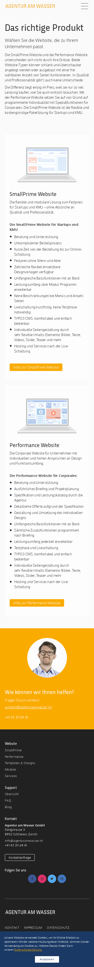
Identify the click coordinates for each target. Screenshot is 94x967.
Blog (8, 807)
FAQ (8, 800)
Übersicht (12, 794)
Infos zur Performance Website (36, 603)
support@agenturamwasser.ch (28, 707)
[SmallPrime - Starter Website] (47, 164)
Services (11, 776)
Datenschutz (58, 927)
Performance (14, 757)
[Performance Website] (47, 416)
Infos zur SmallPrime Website (36, 367)
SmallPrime (13, 750)
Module (10, 769)
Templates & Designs (20, 763)
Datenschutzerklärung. (28, 949)
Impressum (33, 927)
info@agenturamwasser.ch (24, 841)
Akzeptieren (47, 959)
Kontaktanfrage (20, 857)
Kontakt (12, 927)
